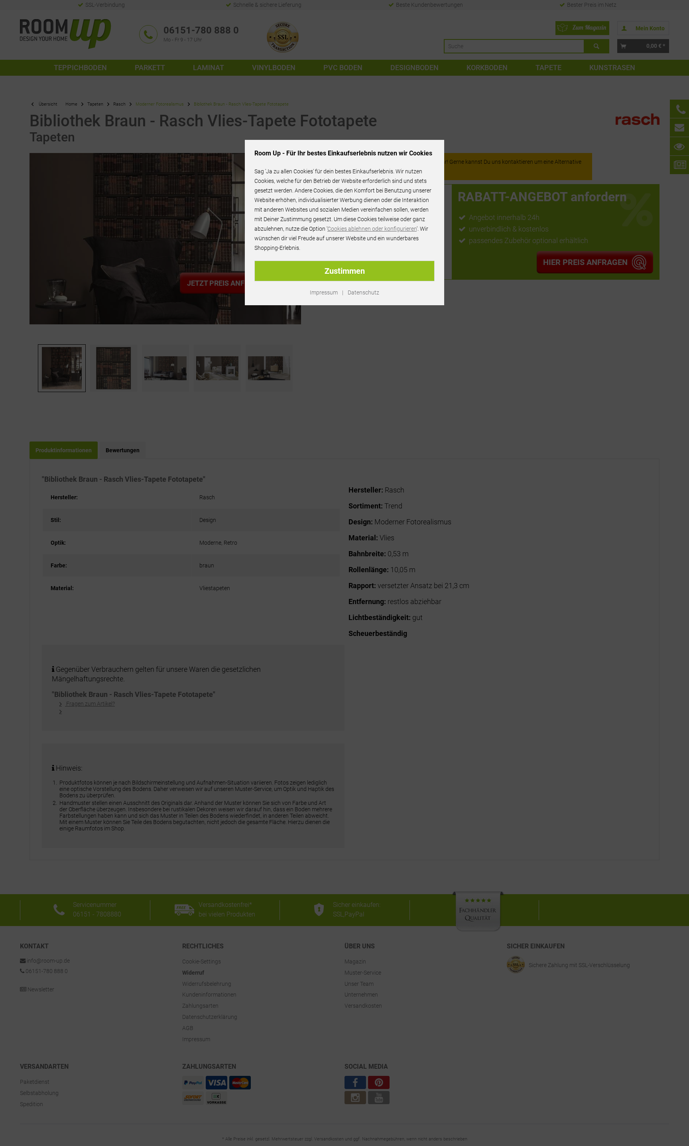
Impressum (324, 292)
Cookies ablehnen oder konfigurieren (372, 229)
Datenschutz (363, 292)
